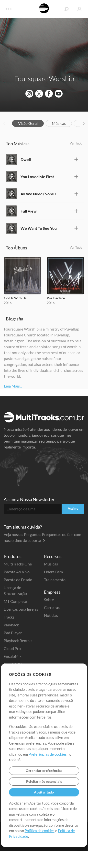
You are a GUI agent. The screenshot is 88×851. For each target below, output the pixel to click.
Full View (29, 211)
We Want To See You (39, 228)
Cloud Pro (12, 648)
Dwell (26, 159)
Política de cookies (40, 830)
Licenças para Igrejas (21, 609)
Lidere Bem (53, 571)
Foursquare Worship (44, 78)
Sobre (49, 599)
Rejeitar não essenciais (44, 781)
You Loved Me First (37, 176)
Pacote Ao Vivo (17, 571)
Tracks (9, 617)
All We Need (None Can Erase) (41, 193)
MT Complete (15, 601)
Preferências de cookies (48, 754)
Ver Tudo (76, 143)
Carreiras (52, 607)
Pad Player (13, 632)
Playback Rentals (18, 640)
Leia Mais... (13, 386)
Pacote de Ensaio (18, 579)
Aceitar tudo (44, 792)
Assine (73, 508)
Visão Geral (28, 123)
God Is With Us (15, 298)
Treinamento (55, 579)
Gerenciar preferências (44, 770)
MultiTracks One (18, 564)
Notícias (51, 615)
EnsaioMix (13, 656)
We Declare (56, 298)
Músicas (59, 123)
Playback (11, 624)
